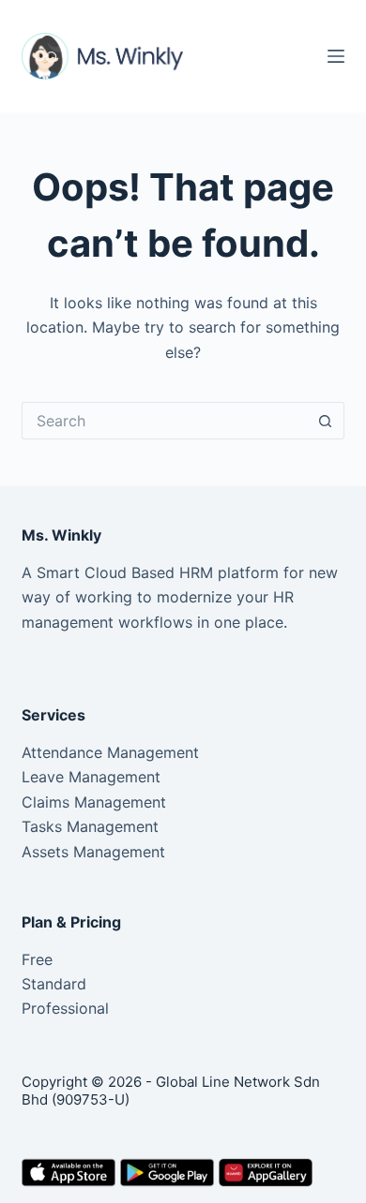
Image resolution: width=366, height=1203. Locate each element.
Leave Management (91, 776)
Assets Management (93, 851)
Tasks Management (90, 826)
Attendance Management (110, 752)
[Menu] (336, 56)
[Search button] (325, 420)
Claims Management (94, 802)
